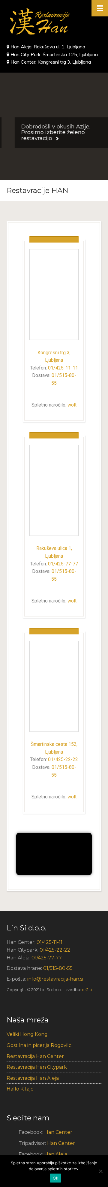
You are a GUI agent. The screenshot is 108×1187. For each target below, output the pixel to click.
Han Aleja (55, 1154)
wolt (72, 405)
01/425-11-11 (63, 368)
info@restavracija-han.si (55, 979)
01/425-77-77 (63, 564)
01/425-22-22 (63, 759)
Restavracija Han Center (35, 1056)
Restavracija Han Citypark (37, 1067)
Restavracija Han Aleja (33, 1078)
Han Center (58, 1132)
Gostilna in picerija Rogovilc (39, 1045)
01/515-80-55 (58, 968)
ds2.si (87, 989)
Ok (55, 1178)
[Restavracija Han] (54, 21)
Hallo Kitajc (20, 1089)
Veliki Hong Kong (27, 1034)
